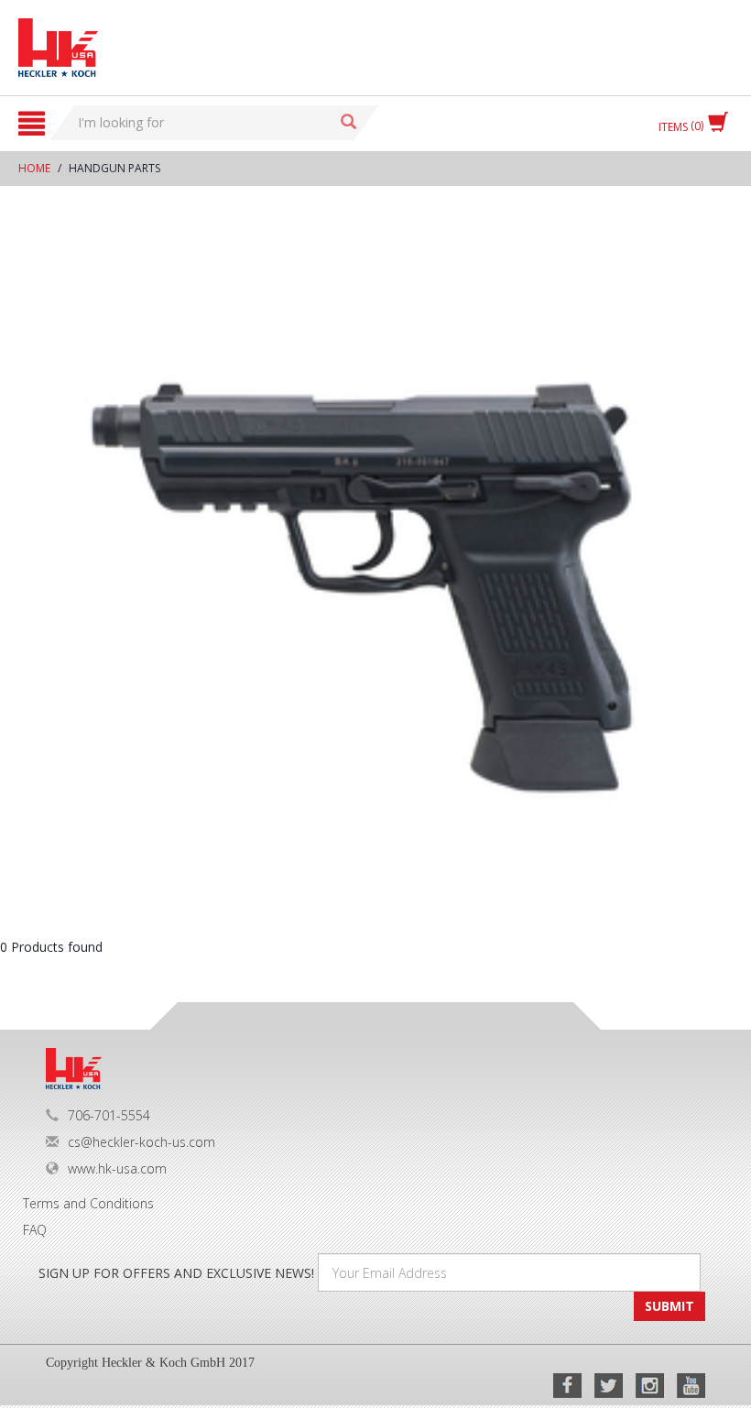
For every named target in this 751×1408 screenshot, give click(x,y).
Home (34, 168)
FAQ (35, 1230)
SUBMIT (669, 1306)
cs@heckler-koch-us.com (141, 1142)
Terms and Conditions (88, 1203)
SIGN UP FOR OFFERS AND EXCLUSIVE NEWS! (176, 1273)
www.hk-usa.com (117, 1168)
